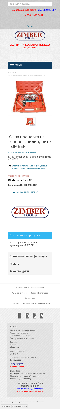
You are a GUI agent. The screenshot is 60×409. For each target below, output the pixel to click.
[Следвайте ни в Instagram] (33, 315)
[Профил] (20, 57)
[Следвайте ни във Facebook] (18, 315)
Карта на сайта (22, 288)
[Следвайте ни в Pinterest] (26, 315)
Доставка (13, 342)
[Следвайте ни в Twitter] (40, 315)
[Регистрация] (47, 57)
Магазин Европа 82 (18, 351)
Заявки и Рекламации (39, 293)
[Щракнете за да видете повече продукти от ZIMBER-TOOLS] (30, 212)
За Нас (30, 26)
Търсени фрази (37, 288)
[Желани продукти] (34, 57)
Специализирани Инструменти (23, 357)
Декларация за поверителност (23, 330)
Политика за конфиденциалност (36, 303)
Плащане (13, 345)
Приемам (6, 406)
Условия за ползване (19, 333)
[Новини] (27, 57)
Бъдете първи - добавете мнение (22, 152)
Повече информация (19, 406)
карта (42, 374)
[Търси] (50, 4)
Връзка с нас (30, 298)
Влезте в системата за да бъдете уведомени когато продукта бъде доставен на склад (30, 167)
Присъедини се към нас (20, 336)
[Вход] (41, 57)
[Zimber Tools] (30, 36)
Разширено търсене (20, 293)
